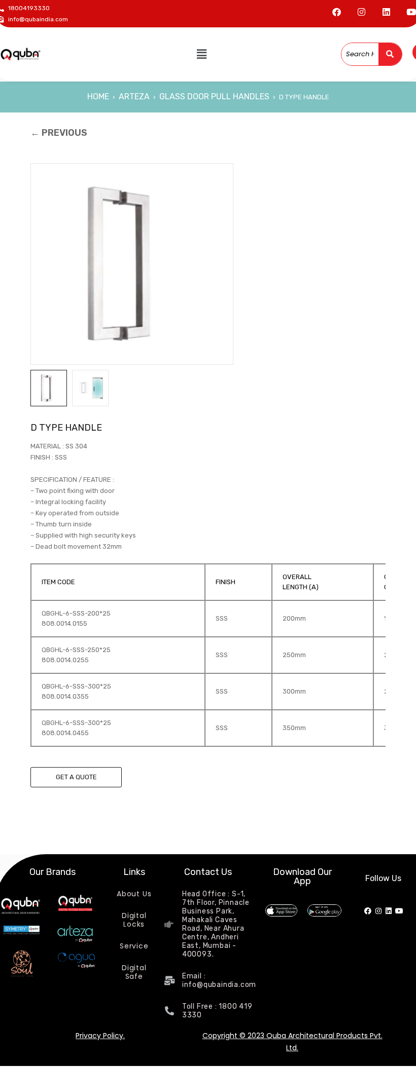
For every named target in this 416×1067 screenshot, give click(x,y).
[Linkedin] (386, 12)
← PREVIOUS (58, 132)
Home (98, 96)
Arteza (134, 96)
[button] (201, 54)
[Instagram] (361, 12)
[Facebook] (336, 12)
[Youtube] (411, 12)
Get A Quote (76, 777)
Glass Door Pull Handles (214, 96)
